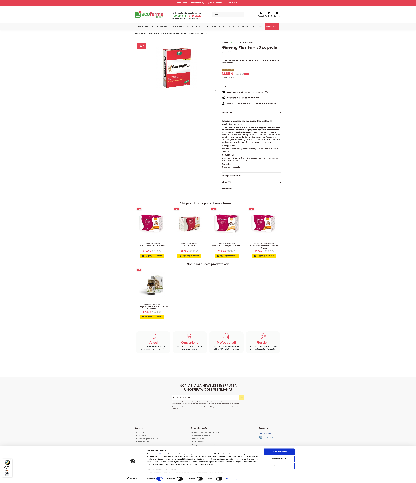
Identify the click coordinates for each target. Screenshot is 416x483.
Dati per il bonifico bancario (204, 445)
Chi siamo (140, 432)
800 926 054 (180, 16)
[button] (145, 26)
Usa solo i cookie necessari (279, 466)
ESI (231, 42)
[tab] (251, 112)
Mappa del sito (142, 442)
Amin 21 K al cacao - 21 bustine (152, 246)
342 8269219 (195, 16)
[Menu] (11, 460)
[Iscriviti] (241, 397)
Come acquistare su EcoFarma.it (206, 432)
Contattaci (141, 436)
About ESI (226, 182)
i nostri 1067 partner (160, 454)
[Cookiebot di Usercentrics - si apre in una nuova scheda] (132, 478)
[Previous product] (279, 33)
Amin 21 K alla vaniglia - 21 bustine (226, 246)
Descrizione (227, 112)
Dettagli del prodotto (231, 175)
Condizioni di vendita (201, 436)
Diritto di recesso (199, 442)
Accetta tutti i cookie (279, 452)
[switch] (180, 478)
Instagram (268, 437)
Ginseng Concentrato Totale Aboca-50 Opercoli (152, 307)
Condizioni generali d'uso (147, 439)
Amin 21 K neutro (189, 246)
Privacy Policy (227, 404)
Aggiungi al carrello (153, 256)
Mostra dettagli (232, 479)
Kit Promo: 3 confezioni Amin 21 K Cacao (264, 247)
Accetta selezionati (279, 459)
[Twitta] (225, 86)
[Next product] (280, 33)
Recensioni (227, 188)
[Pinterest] (228, 86)
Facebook (267, 433)
